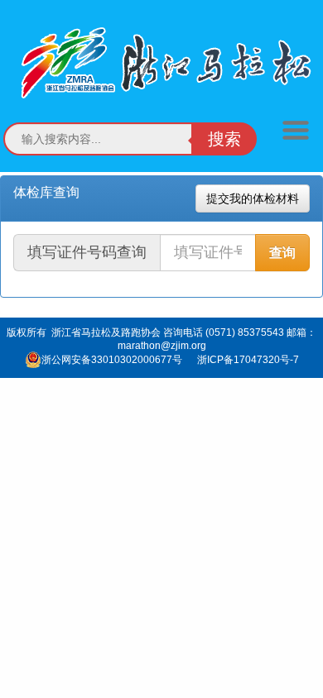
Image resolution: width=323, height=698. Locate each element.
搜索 (224, 139)
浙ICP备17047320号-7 (248, 360)
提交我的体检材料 (252, 198)
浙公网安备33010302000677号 (111, 360)
